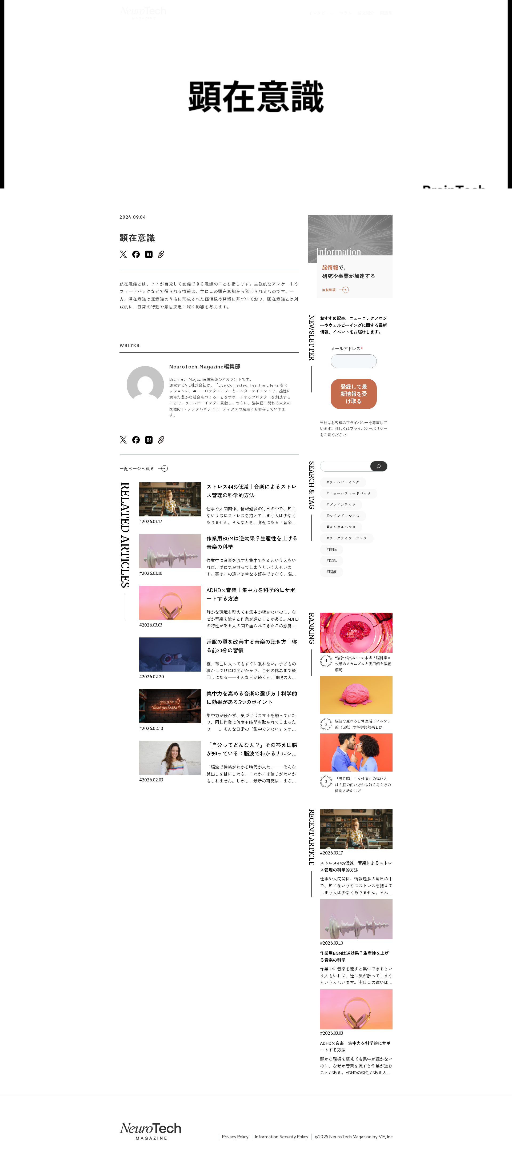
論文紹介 (365, 13)
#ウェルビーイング (343, 482)
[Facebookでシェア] (136, 254)
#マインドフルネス (343, 515)
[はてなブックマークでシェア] (149, 254)
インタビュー (321, 13)
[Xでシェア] (123, 254)
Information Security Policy (281, 1136)
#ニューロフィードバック (348, 493)
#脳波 (331, 571)
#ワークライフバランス (346, 538)
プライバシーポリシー (368, 428)
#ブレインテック (341, 504)
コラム (345, 13)
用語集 (386, 13)
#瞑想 (331, 560)
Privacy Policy (235, 1136)
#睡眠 (331, 549)
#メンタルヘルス (341, 527)
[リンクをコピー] (161, 254)
